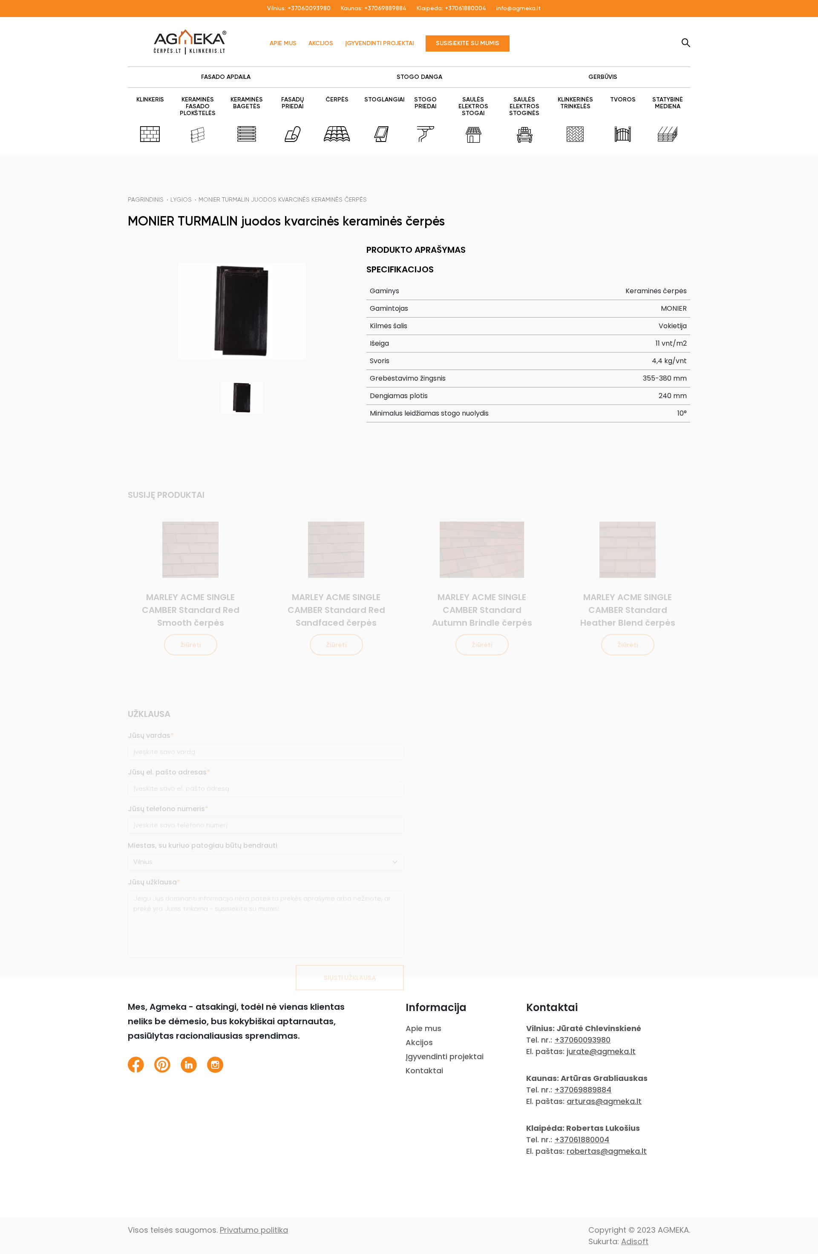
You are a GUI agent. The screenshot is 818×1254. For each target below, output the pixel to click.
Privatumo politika (254, 1230)
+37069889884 (385, 9)
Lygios (181, 200)
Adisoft (634, 1241)
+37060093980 (309, 9)
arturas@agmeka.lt (604, 1101)
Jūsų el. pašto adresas (169, 744)
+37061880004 (465, 9)
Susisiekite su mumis (467, 43)
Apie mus (283, 43)
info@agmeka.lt (518, 9)
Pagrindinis (146, 200)
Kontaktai (424, 1070)
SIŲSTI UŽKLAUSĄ (350, 950)
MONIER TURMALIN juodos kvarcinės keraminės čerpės (283, 200)
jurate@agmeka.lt (601, 1051)
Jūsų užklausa (154, 854)
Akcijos (320, 43)
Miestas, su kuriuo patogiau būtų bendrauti (202, 818)
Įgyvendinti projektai (379, 43)
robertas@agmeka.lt (607, 1151)
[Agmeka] (190, 42)
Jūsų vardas (151, 708)
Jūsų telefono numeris (168, 781)
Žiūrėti (190, 617)
